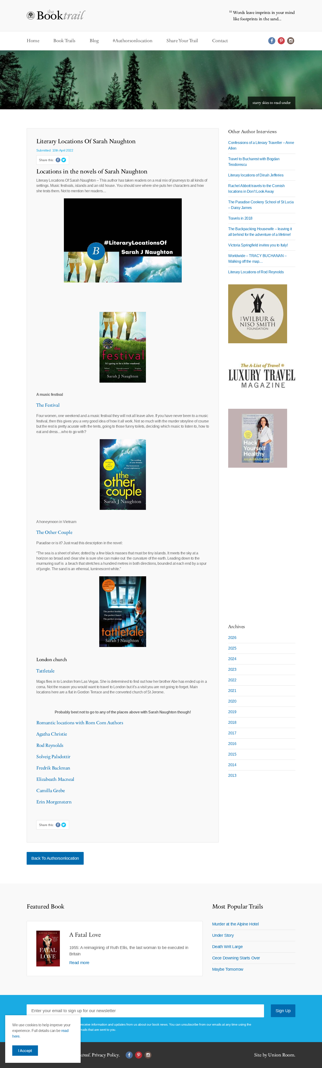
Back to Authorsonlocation (55, 858)
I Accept (25, 1050)
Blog (94, 40)
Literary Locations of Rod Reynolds (256, 272)
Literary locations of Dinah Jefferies (255, 175)
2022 (232, 680)
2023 (232, 669)
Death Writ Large (227, 946)
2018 (232, 722)
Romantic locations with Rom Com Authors (79, 723)
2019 (232, 712)
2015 (232, 754)
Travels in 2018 (240, 218)
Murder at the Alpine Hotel (235, 924)
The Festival (47, 405)
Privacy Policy (105, 1055)
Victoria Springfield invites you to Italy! (258, 245)
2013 (232, 775)
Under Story (223, 935)
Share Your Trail (182, 40)
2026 (232, 638)
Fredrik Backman (53, 768)
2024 (232, 659)
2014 (232, 765)
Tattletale (45, 671)
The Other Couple (54, 532)
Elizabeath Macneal (55, 779)
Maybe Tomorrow (227, 969)
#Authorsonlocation (132, 40)
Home (33, 40)
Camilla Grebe (50, 790)
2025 (232, 648)
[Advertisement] (257, 543)
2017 (232, 733)
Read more (79, 962)
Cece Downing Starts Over (236, 958)
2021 (232, 691)
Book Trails (64, 40)
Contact (220, 40)
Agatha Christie (51, 734)
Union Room (281, 1055)
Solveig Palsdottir (53, 756)
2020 (232, 701)
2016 (232, 744)
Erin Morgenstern (54, 802)
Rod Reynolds (49, 745)
